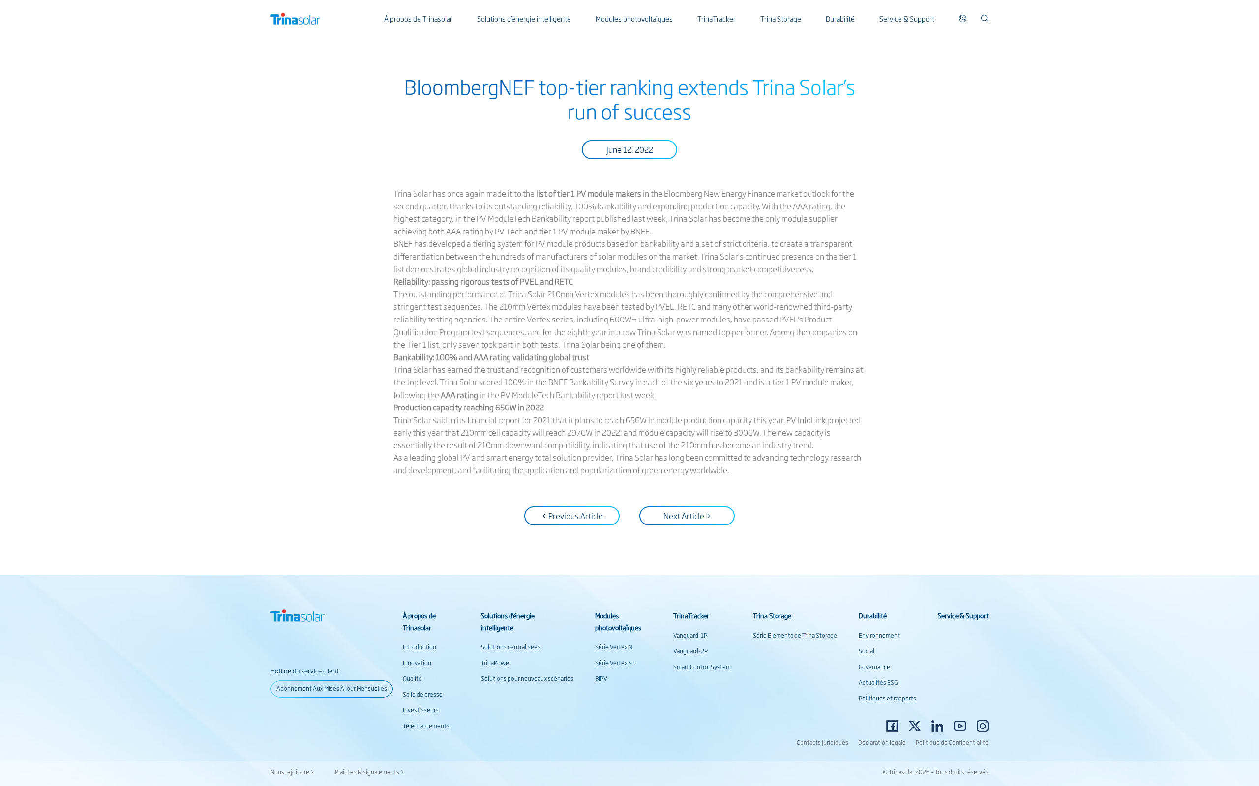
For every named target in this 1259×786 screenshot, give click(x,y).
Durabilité (840, 18)
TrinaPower (496, 662)
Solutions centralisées (510, 646)
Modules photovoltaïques (634, 18)
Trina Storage (780, 18)
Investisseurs (421, 709)
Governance (874, 666)
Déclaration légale (882, 742)
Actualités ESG (878, 682)
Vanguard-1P (690, 635)
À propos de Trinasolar (418, 18)
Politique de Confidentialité (952, 742)
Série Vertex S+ (615, 662)
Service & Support (906, 18)
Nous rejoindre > (292, 771)
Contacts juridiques (822, 742)
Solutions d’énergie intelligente (524, 18)
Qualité (412, 678)
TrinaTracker (716, 18)
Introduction (419, 646)
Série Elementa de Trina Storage (795, 635)
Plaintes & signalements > (369, 771)
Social (866, 650)
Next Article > (687, 516)
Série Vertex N (613, 646)
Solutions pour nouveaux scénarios (527, 678)
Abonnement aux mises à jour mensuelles (331, 688)
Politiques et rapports (887, 698)
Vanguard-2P (690, 650)
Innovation (417, 662)
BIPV (601, 678)
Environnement (879, 635)
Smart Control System (702, 666)
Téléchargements (426, 725)
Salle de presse (423, 694)
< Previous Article (572, 516)
